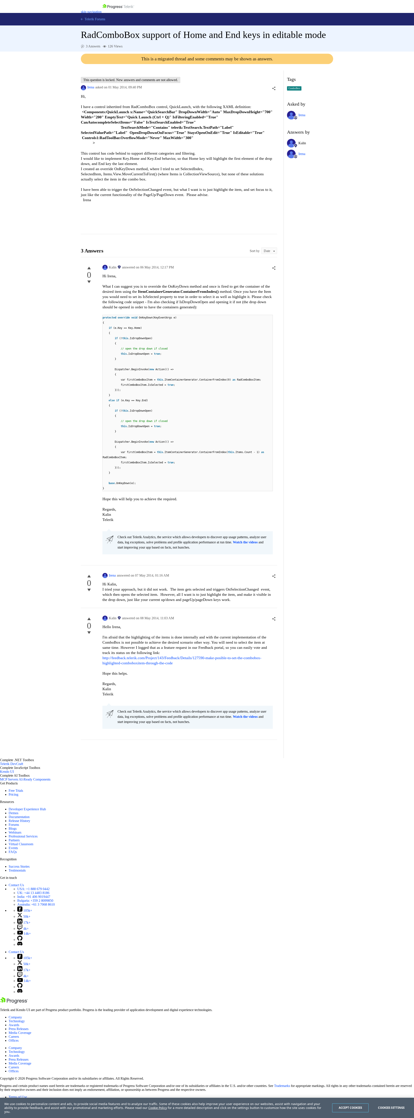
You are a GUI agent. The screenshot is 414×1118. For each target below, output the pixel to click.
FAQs (13, 852)
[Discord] (19, 944)
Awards (14, 1025)
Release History (19, 821)
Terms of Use (18, 1097)
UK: (33, 893)
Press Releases (18, 1029)
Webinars (15, 832)
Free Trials (16, 790)
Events (13, 848)
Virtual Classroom (21, 844)
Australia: (36, 904)
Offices (14, 1040)
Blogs (13, 828)
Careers (14, 1036)
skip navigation (91, 12)
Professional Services (23, 836)
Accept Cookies (350, 1108)
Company (15, 1017)
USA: (33, 889)
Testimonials (17, 870)
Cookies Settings (391, 1108)
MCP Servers (9, 779)
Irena (90, 87)
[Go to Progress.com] (14, 1002)
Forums (14, 824)
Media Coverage (20, 1033)
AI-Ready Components (34, 779)
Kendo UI (7, 771)
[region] (207, 1108)
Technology (17, 1021)
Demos (13, 813)
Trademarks (282, 1086)
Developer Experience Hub (27, 809)
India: (33, 896)
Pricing (13, 794)
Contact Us (16, 885)
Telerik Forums (94, 19)
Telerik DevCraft (11, 764)
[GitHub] (19, 939)
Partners (14, 840)
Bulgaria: (35, 900)
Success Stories (19, 866)
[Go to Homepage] (118, 12)
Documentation (19, 817)
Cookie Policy (157, 1108)
